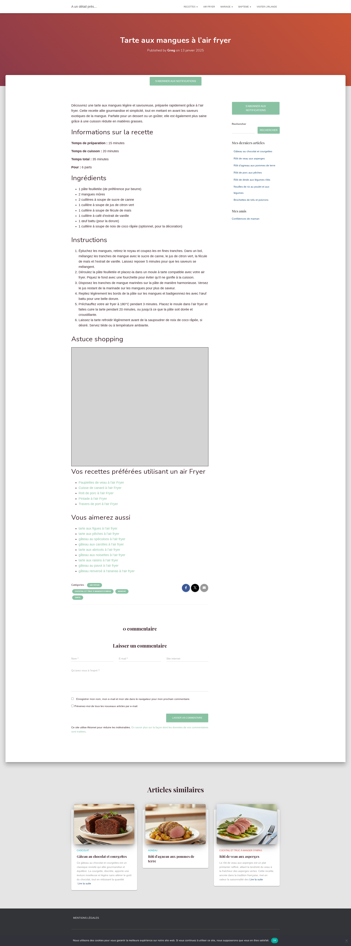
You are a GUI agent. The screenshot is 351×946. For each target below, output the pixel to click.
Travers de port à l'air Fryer (98, 504)
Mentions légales (86, 917)
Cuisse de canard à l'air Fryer (100, 488)
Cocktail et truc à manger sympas (93, 591)
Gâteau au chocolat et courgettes (253, 151)
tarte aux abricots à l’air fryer (99, 549)
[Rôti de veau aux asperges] (247, 823)
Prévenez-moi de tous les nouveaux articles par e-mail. (106, 706)
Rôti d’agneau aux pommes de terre (254, 165)
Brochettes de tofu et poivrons (251, 199)
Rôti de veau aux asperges (249, 158)
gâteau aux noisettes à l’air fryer (102, 555)
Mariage (225, 6)
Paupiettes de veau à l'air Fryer (101, 482)
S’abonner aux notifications (175, 81)
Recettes (190, 6)
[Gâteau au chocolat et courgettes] (104, 823)
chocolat (83, 850)
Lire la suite (84, 883)
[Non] (346, 940)
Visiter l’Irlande (267, 6)
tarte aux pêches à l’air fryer (99, 534)
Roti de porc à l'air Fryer (96, 493)
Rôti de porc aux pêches (248, 172)
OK (274, 940)
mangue (122, 591)
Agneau (152, 850)
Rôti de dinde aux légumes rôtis (252, 179)
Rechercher (239, 123)
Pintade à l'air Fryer (93, 498)
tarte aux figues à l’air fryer (98, 528)
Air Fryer (209, 6)
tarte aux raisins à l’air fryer (98, 560)
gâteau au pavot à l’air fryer (98, 565)
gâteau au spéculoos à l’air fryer (102, 539)
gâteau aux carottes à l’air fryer (101, 544)
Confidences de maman (245, 218)
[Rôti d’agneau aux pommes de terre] (175, 823)
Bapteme (243, 6)
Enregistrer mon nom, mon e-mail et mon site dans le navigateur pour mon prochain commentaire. (133, 699)
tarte (78, 598)
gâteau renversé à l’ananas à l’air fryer (107, 571)
